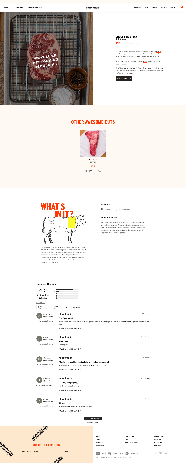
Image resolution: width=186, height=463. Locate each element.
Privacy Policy (127, 457)
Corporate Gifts (131, 442)
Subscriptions (102, 445)
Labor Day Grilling (34, 7)
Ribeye (158, 51)
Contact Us (129, 436)
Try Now (105, 1)
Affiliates (158, 442)
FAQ (126, 439)
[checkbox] (77, 307)
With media (76, 307)
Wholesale (158, 439)
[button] (120, 39)
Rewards (157, 445)
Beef (98, 436)
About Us (137, 7)
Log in (172, 7)
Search (164, 7)
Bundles (99, 442)
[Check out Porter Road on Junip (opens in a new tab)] (96, 422)
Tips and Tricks (151, 7)
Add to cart (93, 171)
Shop (6, 7)
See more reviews (93, 418)
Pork (98, 439)
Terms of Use (117, 457)
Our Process (159, 436)
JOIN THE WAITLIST (124, 78)
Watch (145, 61)
